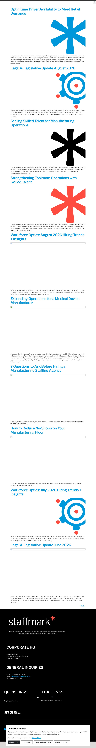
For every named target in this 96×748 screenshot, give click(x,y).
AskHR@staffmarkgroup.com (20, 676)
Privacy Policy (36, 738)
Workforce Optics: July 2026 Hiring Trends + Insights (45, 492)
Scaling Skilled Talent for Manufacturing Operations (42, 123)
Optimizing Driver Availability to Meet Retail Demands (45, 11)
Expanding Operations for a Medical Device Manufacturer (44, 300)
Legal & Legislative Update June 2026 (40, 545)
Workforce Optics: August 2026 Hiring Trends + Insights (47, 237)
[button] (94, 2)
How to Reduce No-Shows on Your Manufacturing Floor (37, 430)
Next (83, 606)
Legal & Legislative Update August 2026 (42, 68)
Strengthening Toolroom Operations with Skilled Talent (43, 180)
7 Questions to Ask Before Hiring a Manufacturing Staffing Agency (37, 368)
